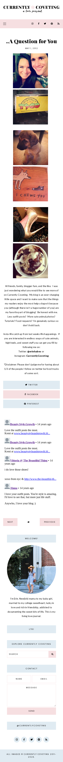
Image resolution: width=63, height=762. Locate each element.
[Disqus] (31, 461)
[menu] (4, 23)
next (10, 522)
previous (49, 522)
